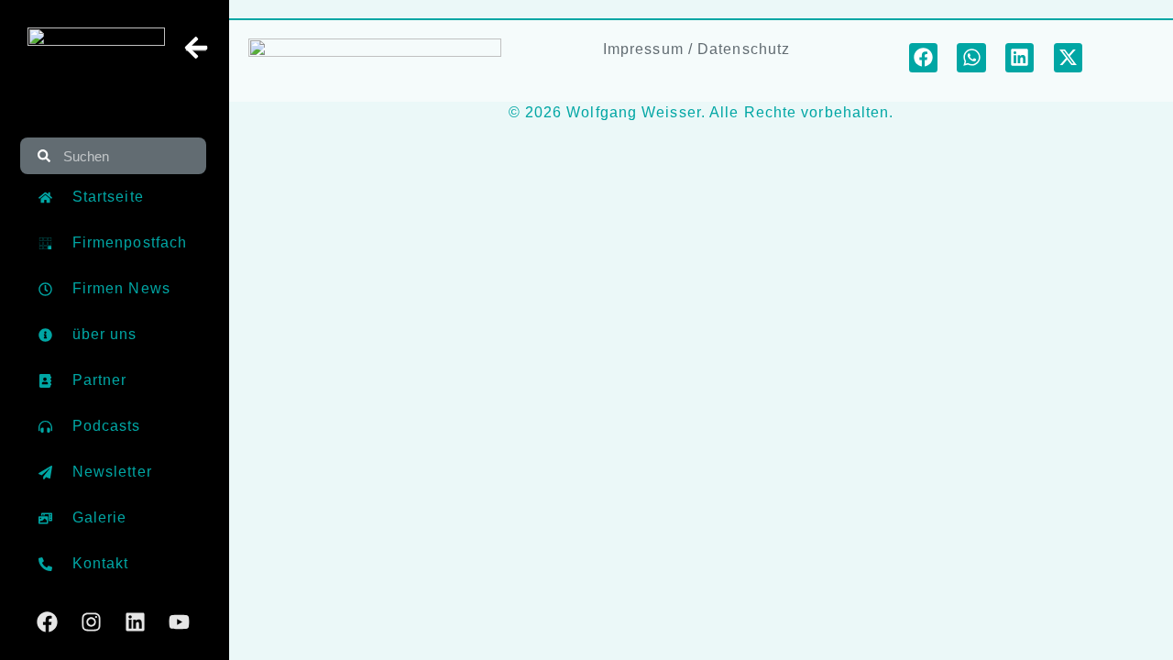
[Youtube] (179, 622)
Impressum (643, 49)
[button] (923, 57)
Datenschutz (743, 49)
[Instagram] (91, 622)
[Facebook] (47, 622)
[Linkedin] (135, 622)
